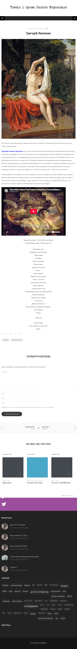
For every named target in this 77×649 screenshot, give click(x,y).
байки (5, 591)
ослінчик (42, 604)
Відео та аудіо (31, 28)
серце (49, 613)
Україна (64, 585)
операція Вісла (63, 600)
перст (4, 613)
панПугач (60, 604)
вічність (25, 591)
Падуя (46, 585)
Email (3, 398)
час (56, 618)
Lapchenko (5, 340)
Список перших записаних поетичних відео (24, 557)
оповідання (31, 606)
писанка (9, 613)
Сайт (3, 403)
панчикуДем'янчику (68, 604)
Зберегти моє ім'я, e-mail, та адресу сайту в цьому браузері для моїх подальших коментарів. (28, 407)
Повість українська (54, 585)
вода (10, 591)
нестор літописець (28, 600)
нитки (46, 600)
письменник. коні (18, 613)
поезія (33, 613)
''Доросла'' (13, 567)
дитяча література (40, 591)
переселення (67, 609)
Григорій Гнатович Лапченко (12, 151)
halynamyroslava (16, 585)
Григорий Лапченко (17, 340)
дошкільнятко (55, 591)
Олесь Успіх (39, 585)
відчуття (17, 591)
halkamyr (5, 585)
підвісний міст (41, 613)
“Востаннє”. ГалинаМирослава (60, 483)
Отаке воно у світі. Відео (34, 483)
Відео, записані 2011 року (18, 535)
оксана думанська (54, 600)
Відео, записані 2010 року (18, 546)
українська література (45, 618)
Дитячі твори (39, 480)
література (6, 601)
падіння (53, 604)
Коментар (5, 372)
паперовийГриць (44, 609)
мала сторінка (17, 601)
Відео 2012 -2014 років (17, 525)
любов (69, 596)
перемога (60, 609)
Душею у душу (7, 483)
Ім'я (3, 393)
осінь (48, 604)
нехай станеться (38, 600)
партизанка (52, 609)
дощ (64, 591)
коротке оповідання (58, 596)
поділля (26, 613)
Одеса (33, 585)
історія (62, 618)
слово (56, 613)
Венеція (27, 585)
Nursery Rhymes (69, 495)
